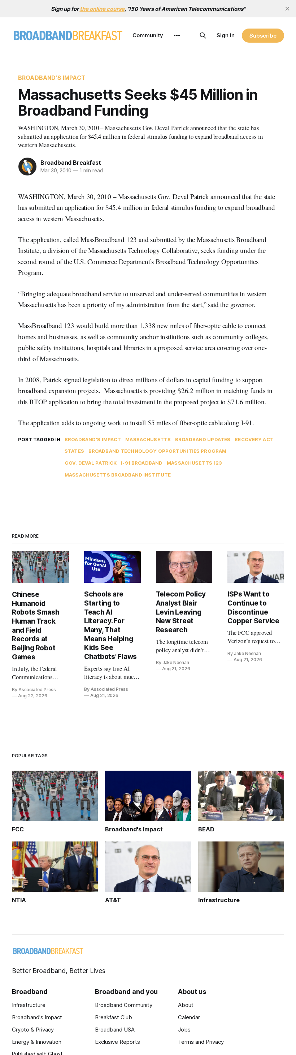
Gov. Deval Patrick (91, 463)
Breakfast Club (113, 1017)
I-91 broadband (141, 463)
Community (147, 35)
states (74, 451)
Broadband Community (123, 1005)
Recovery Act (254, 439)
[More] (177, 35)
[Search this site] (203, 35)
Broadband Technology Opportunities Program (157, 451)
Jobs (184, 1029)
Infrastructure (28, 1005)
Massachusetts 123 (194, 463)
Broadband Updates (202, 439)
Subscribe (263, 35)
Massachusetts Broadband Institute (118, 475)
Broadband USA (115, 1029)
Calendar (189, 1017)
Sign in (226, 35)
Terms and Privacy (201, 1041)
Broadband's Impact (52, 77)
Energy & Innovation (36, 1041)
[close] (287, 8)
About (185, 1005)
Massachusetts (148, 439)
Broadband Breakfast (70, 162)
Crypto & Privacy (33, 1029)
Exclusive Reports (117, 1041)
